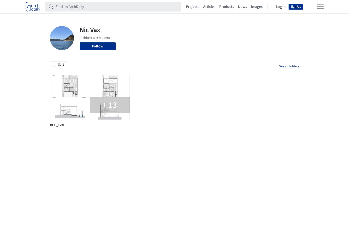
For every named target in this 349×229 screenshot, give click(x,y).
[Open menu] (320, 7)
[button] (58, 65)
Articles (209, 6)
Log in (281, 6)
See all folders (289, 66)
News (242, 6)
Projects (192, 6)
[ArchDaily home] (32, 6)
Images (257, 6)
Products (226, 6)
